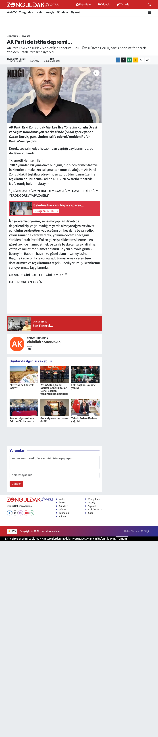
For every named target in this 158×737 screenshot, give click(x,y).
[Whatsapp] (31, 512)
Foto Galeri (85, 4)
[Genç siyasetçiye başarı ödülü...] (54, 407)
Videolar (106, 4)
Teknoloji (64, 512)
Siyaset (75, 12)
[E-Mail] (29, 348)
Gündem (62, 12)
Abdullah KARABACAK (44, 342)
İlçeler (40, 12)
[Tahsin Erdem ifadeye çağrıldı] (85, 407)
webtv (62, 499)
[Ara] (149, 4)
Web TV (12, 12)
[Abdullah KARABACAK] (17, 343)
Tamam (122, 538)
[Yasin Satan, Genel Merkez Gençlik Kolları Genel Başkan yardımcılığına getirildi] (54, 374)
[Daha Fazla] (135, 60)
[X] (15, 512)
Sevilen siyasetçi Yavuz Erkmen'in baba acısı (23, 420)
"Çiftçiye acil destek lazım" (22, 386)
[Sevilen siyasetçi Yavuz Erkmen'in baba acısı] (24, 407)
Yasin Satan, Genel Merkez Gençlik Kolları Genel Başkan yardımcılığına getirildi (54, 389)
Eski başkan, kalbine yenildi (83, 386)
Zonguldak (26, 12)
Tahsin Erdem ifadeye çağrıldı (84, 420)
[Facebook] (9, 512)
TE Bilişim (146, 531)
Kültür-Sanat (95, 509)
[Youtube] (26, 512)
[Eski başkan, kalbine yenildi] (85, 374)
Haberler (12, 36)
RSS (13, 531)
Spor (90, 512)
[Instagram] (20, 512)
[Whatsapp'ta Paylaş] (129, 60)
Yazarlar (125, 4)
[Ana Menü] (149, 12)
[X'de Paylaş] (123, 60)
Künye (62, 516)
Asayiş (50, 12)
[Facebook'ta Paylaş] (118, 60)
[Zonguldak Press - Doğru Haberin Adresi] (33, 4)
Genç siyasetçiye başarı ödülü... (54, 420)
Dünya (62, 509)
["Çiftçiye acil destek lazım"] (24, 374)
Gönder (16, 483)
